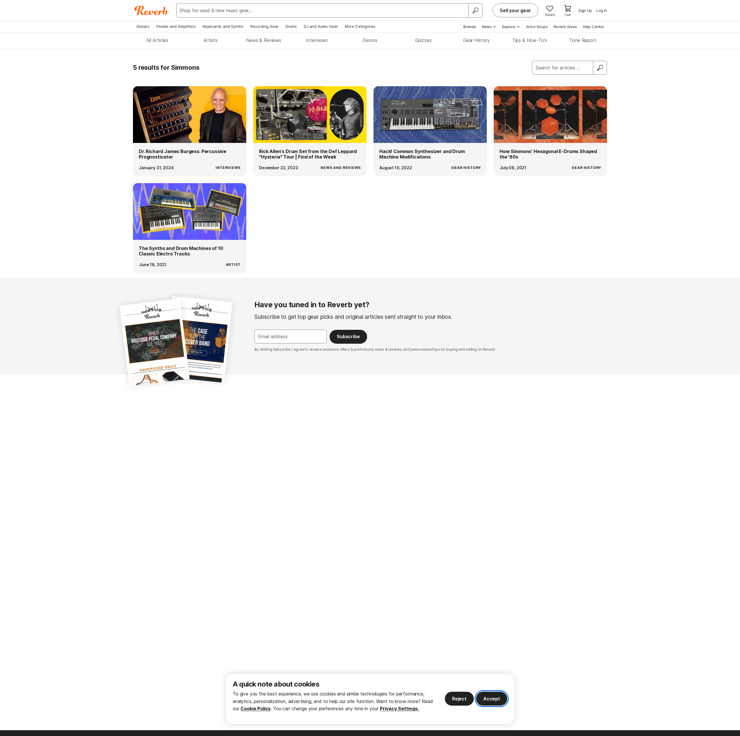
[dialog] (370, 698)
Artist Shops (537, 26)
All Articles (157, 40)
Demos (369, 40)
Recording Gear (264, 26)
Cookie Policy (255, 708)
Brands (469, 26)
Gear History (476, 40)
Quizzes (423, 40)
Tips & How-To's (529, 40)
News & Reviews (263, 40)
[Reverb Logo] (151, 10)
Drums (291, 26)
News (487, 26)
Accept (491, 699)
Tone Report (582, 40)
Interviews (317, 40)
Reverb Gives (565, 26)
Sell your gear (515, 10)
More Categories (360, 26)
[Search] (475, 10)
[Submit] (600, 68)
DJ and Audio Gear (321, 26)
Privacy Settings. (399, 708)
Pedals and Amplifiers (176, 26)
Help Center (593, 26)
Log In (601, 10)
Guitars (142, 26)
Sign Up (585, 10)
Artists (211, 40)
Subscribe (348, 336)
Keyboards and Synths (223, 26)
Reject (459, 699)
